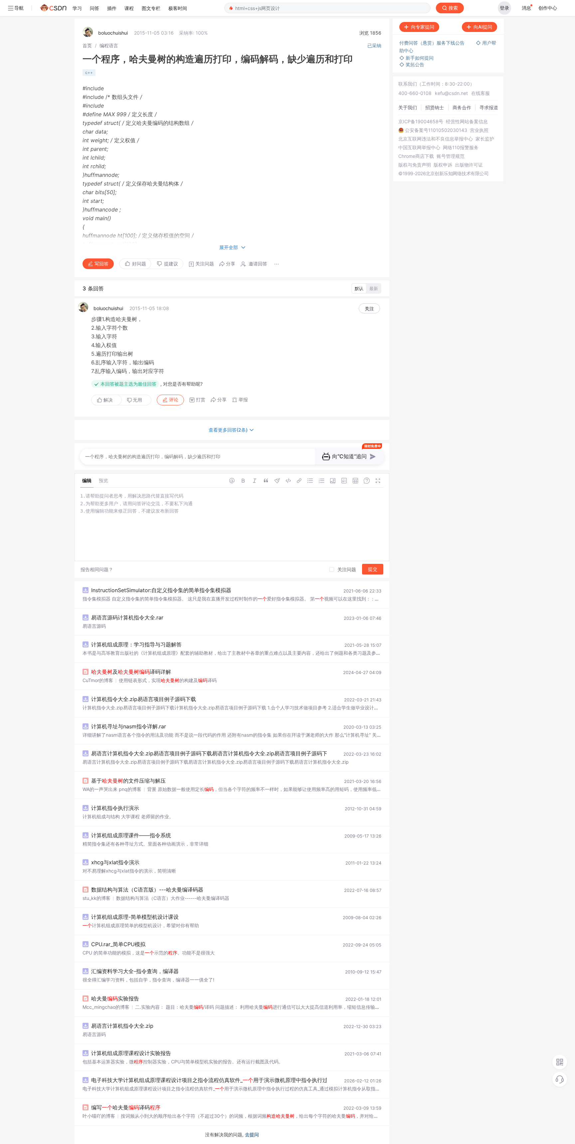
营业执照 (479, 130)
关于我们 (407, 107)
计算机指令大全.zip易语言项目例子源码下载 (143, 699)
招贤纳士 (434, 107)
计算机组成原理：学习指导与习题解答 (136, 644)
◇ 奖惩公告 (411, 64)
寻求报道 (488, 107)
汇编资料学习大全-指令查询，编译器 (135, 971)
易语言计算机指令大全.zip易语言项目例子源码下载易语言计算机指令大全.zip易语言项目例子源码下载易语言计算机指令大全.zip (243, 753)
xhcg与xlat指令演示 (115, 862)
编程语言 (108, 45)
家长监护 (485, 139)
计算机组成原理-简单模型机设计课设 (135, 917)
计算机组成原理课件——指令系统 (131, 835)
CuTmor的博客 (98, 680)
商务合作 (462, 107)
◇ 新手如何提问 (416, 58)
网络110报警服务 (461, 147)
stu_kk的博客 (96, 898)
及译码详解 (131, 671)
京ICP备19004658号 (420, 121)
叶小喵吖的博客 (99, 1116)
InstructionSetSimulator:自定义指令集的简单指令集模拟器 (161, 590)
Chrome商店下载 (416, 156)
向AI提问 (483, 27)
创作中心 (547, 8)
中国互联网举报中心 (419, 147)
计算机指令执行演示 (115, 808)
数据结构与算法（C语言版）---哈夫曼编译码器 (147, 889)
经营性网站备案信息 (467, 121)
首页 (87, 45)
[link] (87, 45)
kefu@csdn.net (451, 93)
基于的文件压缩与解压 (128, 780)
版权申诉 (443, 165)
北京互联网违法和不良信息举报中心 (435, 139)
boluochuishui (113, 33)
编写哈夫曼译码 (125, 1107)
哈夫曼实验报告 (115, 998)
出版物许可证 (469, 165)
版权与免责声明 (414, 165)
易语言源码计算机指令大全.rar (127, 617)
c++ (89, 72)
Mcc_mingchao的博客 (106, 1007)
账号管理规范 (451, 156)
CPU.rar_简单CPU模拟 (118, 944)
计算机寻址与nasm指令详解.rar (128, 726)
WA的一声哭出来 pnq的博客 (112, 789)
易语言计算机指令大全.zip (122, 1025)
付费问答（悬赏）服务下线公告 (432, 43)
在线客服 (480, 93)
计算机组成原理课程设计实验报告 (131, 1053)
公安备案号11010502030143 (436, 130)
